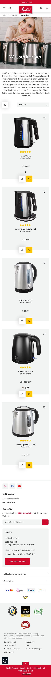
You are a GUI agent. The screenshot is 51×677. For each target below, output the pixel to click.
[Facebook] (12, 486)
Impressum (30, 642)
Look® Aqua (26, 156)
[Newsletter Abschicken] (45, 522)
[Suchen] (10, 8)
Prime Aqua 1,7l (25, 300)
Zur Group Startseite (10, 498)
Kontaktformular (27, 550)
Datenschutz (9, 652)
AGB (27, 645)
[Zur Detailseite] (29, 179)
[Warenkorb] (46, 8)
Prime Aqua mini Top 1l (25, 445)
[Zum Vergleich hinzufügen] (22, 179)
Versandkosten (9, 636)
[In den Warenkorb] (29, 250)
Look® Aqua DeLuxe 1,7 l (25, 229)
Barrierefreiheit (10, 642)
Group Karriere (8, 502)
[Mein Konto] (41, 8)
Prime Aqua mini (25, 371)
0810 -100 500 (11, 542)
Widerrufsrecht (10, 645)
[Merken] (44, 118)
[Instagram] (5, 486)
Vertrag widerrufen (17, 561)
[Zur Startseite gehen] (25, 10)
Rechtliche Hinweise (12, 649)
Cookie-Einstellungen (34, 649)
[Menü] (4, 8)
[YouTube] (19, 486)
